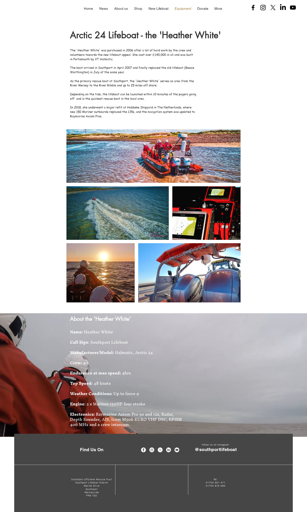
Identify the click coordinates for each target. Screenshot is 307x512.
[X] (273, 7)
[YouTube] (293, 7)
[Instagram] (263, 7)
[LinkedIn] (283, 7)
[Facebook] (253, 7)
